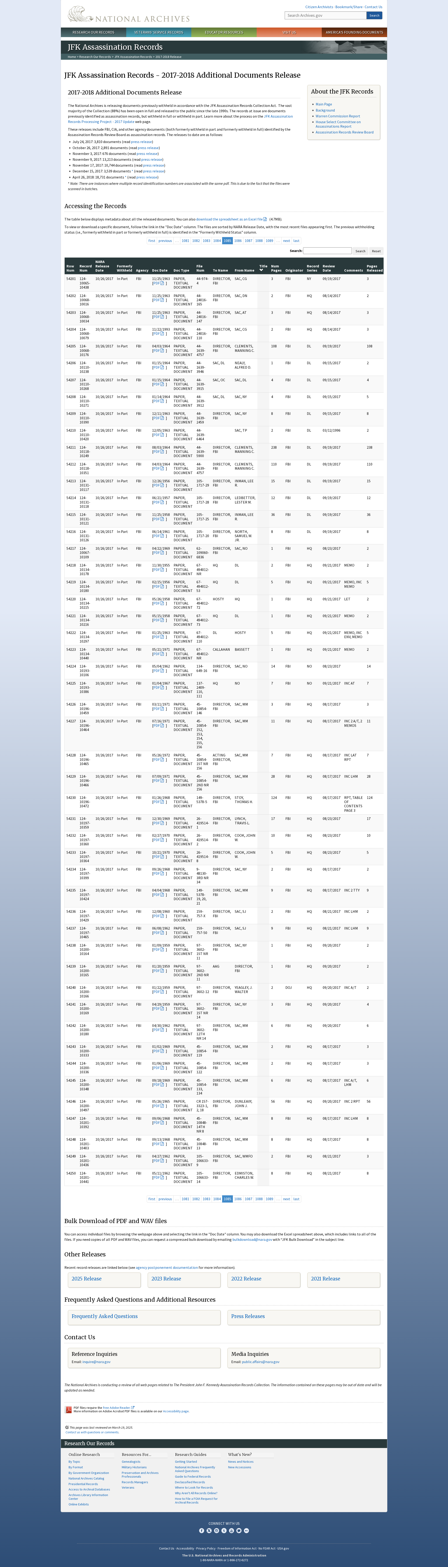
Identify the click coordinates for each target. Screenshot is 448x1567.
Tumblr (224, 1530)
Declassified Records (190, 1482)
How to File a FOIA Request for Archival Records (196, 1500)
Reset (376, 251)
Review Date (329, 268)
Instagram (216, 1530)
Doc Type (181, 270)
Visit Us (289, 32)
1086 (238, 240)
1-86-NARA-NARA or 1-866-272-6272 (224, 1560)
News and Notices (241, 1461)
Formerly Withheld (124, 268)
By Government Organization (89, 1473)
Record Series (313, 268)
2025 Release (87, 1279)
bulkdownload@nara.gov (252, 1239)
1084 (217, 240)
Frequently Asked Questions (105, 1316)
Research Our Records (93, 32)
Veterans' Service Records (158, 32)
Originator (294, 270)
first (151, 240)
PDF (156, 283)
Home (72, 57)
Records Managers (135, 1482)
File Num (200, 268)
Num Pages (276, 268)
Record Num (86, 268)
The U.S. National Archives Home (128, 14)
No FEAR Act (267, 1548)
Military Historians (134, 1467)
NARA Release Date (102, 266)
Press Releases (248, 1316)
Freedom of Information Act (237, 1548)
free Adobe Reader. (117, 1408)
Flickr (246, 1530)
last (296, 240)
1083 (206, 240)
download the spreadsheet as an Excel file (229, 219)
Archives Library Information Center (88, 1497)
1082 (196, 240)
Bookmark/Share (349, 6)
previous (165, 240)
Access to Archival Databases (89, 1489)
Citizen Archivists (319, 6)
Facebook (201, 1530)
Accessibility (185, 1548)
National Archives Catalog (86, 1478)
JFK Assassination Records (133, 57)
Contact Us (373, 6)
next (286, 240)
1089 (269, 240)
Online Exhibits (79, 1504)
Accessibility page (176, 1411)
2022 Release (246, 1279)
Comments (353, 270)
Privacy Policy (206, 1548)
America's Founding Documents (354, 32)
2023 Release (166, 1279)
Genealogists (131, 1461)
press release (141, 141)
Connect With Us (224, 1523)
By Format (76, 1467)
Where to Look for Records (194, 1487)
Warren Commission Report (338, 116)
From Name (244, 270)
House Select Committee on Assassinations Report (338, 124)
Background (325, 110)
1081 (185, 240)
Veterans (128, 1487)
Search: (296, 250)
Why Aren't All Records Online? (196, 1493)
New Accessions (239, 1467)
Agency (142, 270)
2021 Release (325, 1279)
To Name (220, 270)
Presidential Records (83, 1484)
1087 (248, 240)
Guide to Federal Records (193, 1476)
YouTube (231, 1530)
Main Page (324, 104)
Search (374, 15)
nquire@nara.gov (96, 1361)
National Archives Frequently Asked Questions (195, 1469)
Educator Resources (224, 32)
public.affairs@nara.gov (260, 1361)
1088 (259, 240)
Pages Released (375, 268)
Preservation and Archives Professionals (140, 1475)
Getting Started (186, 1461)
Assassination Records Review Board (345, 132)
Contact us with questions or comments (92, 1432)
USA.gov (283, 1548)
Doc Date (160, 270)
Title (263, 266)
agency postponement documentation (167, 1267)
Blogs (239, 1530)
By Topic (74, 1461)
